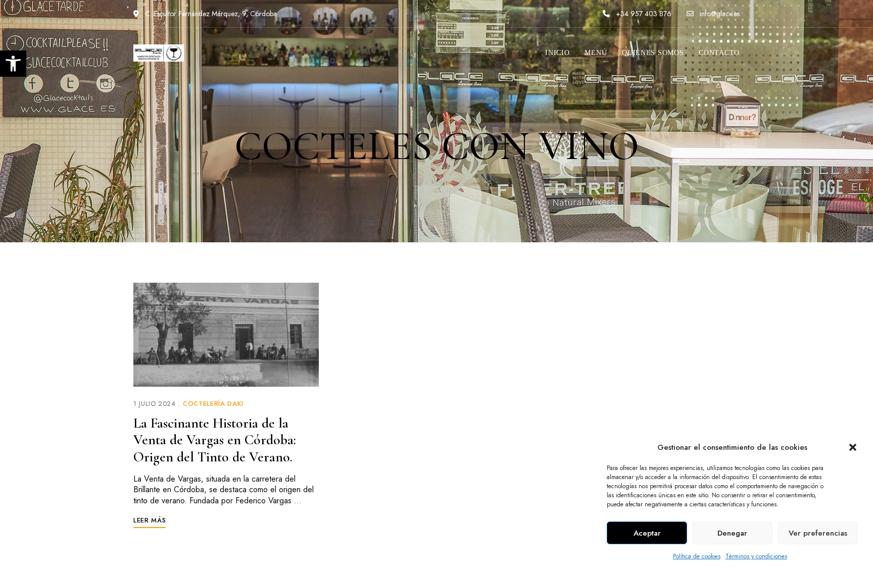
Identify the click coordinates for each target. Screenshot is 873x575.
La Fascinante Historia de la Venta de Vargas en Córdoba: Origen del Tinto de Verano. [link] (214, 439)
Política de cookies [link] (696, 556)
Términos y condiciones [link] (756, 556)
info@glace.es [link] (719, 14)
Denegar (732, 533)
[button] (853, 447)
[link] (13, 63)
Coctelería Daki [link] (213, 403)
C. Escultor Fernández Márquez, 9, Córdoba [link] (210, 14)
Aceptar (647, 533)
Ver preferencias (818, 533)
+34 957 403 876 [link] (642, 14)
